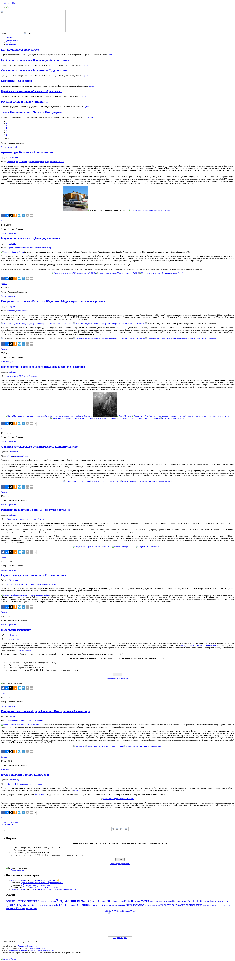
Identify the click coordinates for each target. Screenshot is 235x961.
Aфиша (12, 244)
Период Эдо (14, 780)
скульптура (36, 584)
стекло (223, 905)
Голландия (103, 901)
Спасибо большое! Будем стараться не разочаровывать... (54, 889)
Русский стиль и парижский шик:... (24, 101)
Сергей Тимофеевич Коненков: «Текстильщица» (33, 575)
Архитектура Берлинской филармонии (27, 152)
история (113, 905)
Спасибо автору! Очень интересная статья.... (41, 887)
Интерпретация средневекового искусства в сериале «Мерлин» (43, 366)
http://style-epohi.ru (8, 3)
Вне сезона (14, 157)
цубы (76, 790)
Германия (23, 162)
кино (44, 248)
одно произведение (36, 162)
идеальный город (101, 905)
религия (206, 905)
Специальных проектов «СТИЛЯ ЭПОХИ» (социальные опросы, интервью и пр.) (43, 670)
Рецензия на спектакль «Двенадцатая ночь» (30, 238)
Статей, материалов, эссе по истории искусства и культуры (33, 663)
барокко (28, 905)
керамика (121, 905)
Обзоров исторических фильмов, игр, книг (27, 668)
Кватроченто (186, 645)
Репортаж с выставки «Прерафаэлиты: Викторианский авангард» (45, 711)
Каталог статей (12, 40)
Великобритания (22, 248)
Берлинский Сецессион (16, 80)
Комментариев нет (9, 233)
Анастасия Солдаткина (27, 946)
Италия (41, 519)
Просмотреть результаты (117, 679)
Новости (13, 635)
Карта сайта (11, 44)
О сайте (9, 42)
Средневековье (35, 376)
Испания (121, 901)
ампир (220, 901)
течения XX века (57, 162)
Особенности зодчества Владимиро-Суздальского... (35, 60)
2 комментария (7, 361)
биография (37, 905)
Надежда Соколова (19, 880)
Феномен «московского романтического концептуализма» (40, 446)
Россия (24, 311)
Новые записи (7, 824)
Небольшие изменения (16, 629)
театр (47, 162)
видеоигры (45, 905)
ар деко (225, 901)
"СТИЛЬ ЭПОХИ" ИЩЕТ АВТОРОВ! (120, 911)
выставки (24, 519)
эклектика (31, 908)
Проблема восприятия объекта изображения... (31, 91)
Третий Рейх (198, 645)
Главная (9, 38)
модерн (152, 905)
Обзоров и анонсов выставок (21, 665)
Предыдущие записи (9, 822)
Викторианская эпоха (16, 721)
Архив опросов (17, 870)
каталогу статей (24, 650)
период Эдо (211, 645)
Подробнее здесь (120, 938)
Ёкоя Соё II (39, 794)
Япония (40, 784)
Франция (204, 901)
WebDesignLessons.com (18, 950)
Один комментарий (9, 147)
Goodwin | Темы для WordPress (41, 950)
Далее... (112, 55)
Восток (10, 784)
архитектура (12, 162)
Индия (116, 901)
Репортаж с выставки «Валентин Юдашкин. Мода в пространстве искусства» (53, 301)
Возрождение (35, 248)
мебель (147, 905)
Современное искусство (163, 901)
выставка (11, 311)
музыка (158, 905)
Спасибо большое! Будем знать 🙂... (46, 880)
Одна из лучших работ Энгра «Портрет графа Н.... (42, 883)
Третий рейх (193, 901)
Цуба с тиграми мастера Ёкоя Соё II (25, 774)
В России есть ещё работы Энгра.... (35, 885)
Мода (18, 311)
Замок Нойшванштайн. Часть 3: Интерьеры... (31, 112)
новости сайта (13, 639)
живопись (33, 519)
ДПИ (21, 376)
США (151, 901)
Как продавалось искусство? (20, 49)
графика (73, 905)
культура (138, 904)
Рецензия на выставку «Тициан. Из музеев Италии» (36, 509)
